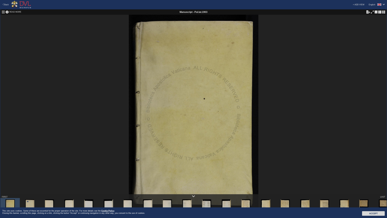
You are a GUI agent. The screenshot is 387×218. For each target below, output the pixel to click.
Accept (373, 213)
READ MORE (15, 12)
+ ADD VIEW (358, 4)
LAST (382, 197)
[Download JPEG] (368, 12)
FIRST (5, 197)
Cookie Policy (107, 211)
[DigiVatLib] (21, 8)
